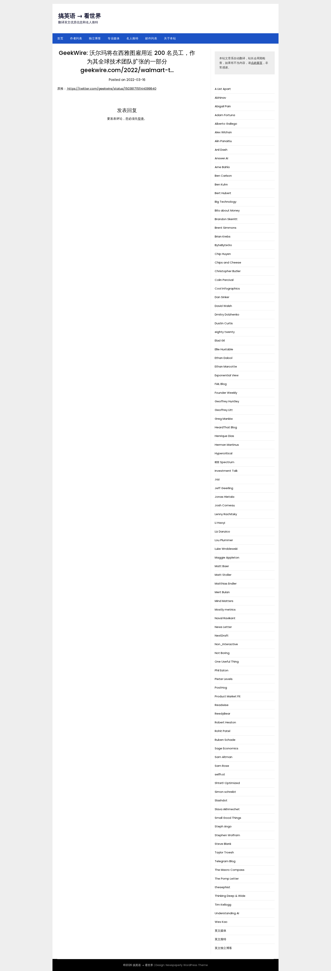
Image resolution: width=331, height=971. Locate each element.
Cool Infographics (227, 288)
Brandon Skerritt (226, 219)
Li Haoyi (220, 523)
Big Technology (225, 202)
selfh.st (220, 774)
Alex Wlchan (223, 132)
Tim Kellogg (223, 905)
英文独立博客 (223, 948)
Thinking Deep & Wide (230, 896)
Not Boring (222, 653)
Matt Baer (222, 566)
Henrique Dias (224, 436)
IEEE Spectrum (224, 462)
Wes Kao (221, 922)
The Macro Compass (229, 870)
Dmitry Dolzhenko (227, 314)
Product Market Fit (228, 696)
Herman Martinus (227, 445)
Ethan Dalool (223, 358)
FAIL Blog (221, 384)
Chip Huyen (223, 254)
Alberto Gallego (226, 124)
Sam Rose (222, 766)
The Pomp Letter (227, 879)
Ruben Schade (225, 740)
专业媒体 (114, 38)
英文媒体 (220, 931)
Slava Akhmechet (227, 809)
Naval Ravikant (225, 618)
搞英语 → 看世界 (79, 16)
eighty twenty (225, 332)
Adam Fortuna (225, 115)
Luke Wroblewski (226, 549)
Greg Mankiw (224, 419)
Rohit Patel (222, 731)
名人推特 (132, 38)
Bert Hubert (223, 193)
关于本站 (170, 38)
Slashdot (221, 800)
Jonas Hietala (224, 497)
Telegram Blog (225, 861)
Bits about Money (227, 210)
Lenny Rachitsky (226, 514)
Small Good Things (228, 818)
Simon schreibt (225, 792)
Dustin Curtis (224, 323)
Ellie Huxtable (224, 349)
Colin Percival (224, 280)
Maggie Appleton (227, 557)
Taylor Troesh (224, 852)
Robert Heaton (225, 722)
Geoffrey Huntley (227, 401)
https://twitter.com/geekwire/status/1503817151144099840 (111, 88)
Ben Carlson (223, 176)
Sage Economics (226, 748)
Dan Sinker (222, 297)
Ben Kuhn (221, 184)
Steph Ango (223, 826)
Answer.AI (221, 158)
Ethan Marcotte (226, 366)
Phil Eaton (221, 670)
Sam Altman (223, 757)
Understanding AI (227, 913)
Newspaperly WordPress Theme (187, 965)
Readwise (222, 705)
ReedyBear (222, 714)
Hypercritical (223, 453)
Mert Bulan (222, 592)
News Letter (223, 627)
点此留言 (256, 63)
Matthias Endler (226, 583)
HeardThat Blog (226, 427)
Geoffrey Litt (224, 410)
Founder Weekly (226, 393)
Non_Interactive (226, 644)
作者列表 (76, 38)
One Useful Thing (227, 662)
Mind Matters (224, 601)
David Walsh (223, 306)
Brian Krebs (222, 236)
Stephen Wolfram (227, 835)
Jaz (217, 479)
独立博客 (95, 38)
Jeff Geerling (224, 488)
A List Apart (223, 89)
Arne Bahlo (222, 167)
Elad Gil (220, 340)
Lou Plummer (224, 540)
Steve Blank (223, 844)
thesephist (222, 887)
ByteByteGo (223, 245)
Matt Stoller (223, 575)
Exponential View (226, 375)
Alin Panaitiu (223, 141)
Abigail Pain (223, 106)
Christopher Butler (228, 271)
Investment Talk (226, 471)
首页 (60, 38)
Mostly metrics (225, 609)
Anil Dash (221, 150)
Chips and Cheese (228, 262)
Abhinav (220, 98)
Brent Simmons (225, 228)
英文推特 (220, 939)
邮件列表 (151, 38)
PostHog (221, 688)
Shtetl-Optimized (227, 783)
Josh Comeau (225, 505)
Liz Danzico (222, 531)
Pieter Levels (224, 679)
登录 (141, 118)
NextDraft (222, 636)
